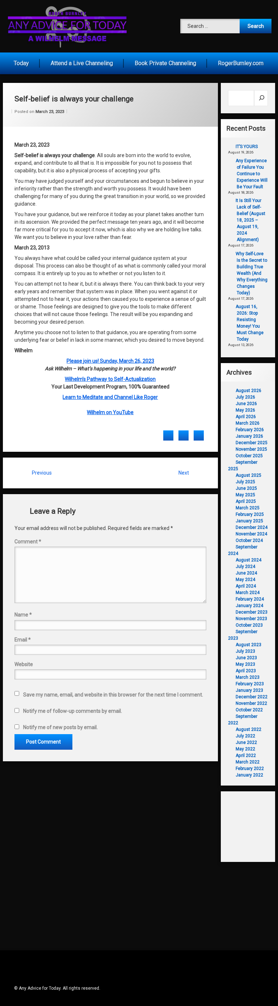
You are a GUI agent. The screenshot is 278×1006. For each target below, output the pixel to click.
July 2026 (245, 397)
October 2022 (249, 709)
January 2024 (249, 605)
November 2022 (251, 703)
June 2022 (246, 742)
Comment (27, 541)
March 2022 (248, 762)
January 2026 (249, 436)
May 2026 (245, 410)
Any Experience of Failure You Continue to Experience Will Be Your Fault (252, 173)
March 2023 (248, 677)
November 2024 (251, 533)
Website (23, 664)
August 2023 (248, 644)
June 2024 (246, 573)
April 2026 (246, 416)
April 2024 (246, 586)
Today (21, 63)
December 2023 (252, 612)
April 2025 (246, 501)
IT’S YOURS (247, 146)
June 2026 (246, 403)
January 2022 (249, 775)
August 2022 (248, 729)
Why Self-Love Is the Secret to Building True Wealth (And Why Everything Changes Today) (252, 273)
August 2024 (248, 560)
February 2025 (250, 514)
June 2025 (246, 488)
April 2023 (246, 670)
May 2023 (245, 664)
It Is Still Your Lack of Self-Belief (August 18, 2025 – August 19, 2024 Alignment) (250, 220)
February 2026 (250, 429)
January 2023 (249, 690)
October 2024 (249, 540)
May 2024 (245, 579)
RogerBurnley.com (241, 63)
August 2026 (248, 390)
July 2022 (245, 735)
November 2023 (251, 618)
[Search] (261, 98)
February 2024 (250, 599)
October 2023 (249, 625)
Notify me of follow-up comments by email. (72, 711)
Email (22, 640)
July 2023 (245, 651)
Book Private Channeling (165, 63)
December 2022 (252, 696)
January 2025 (249, 520)
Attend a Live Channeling (82, 63)
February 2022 (250, 768)
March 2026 (248, 423)
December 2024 (252, 527)
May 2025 (245, 494)
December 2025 (252, 442)
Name (23, 615)
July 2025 (245, 481)
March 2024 (248, 592)
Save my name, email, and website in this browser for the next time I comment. (113, 695)
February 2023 (250, 683)
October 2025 (249, 455)
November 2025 (251, 449)
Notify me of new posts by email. (60, 727)
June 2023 (246, 657)
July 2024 (245, 566)
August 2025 (248, 475)
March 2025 (248, 507)
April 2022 (246, 755)
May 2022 (245, 749)
